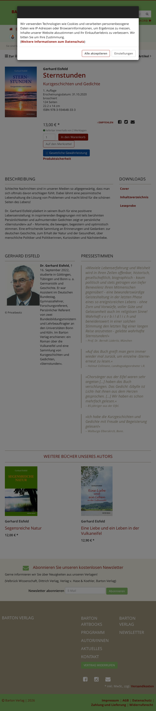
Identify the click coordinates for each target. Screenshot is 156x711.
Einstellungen (123, 53)
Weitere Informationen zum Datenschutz (52, 41)
